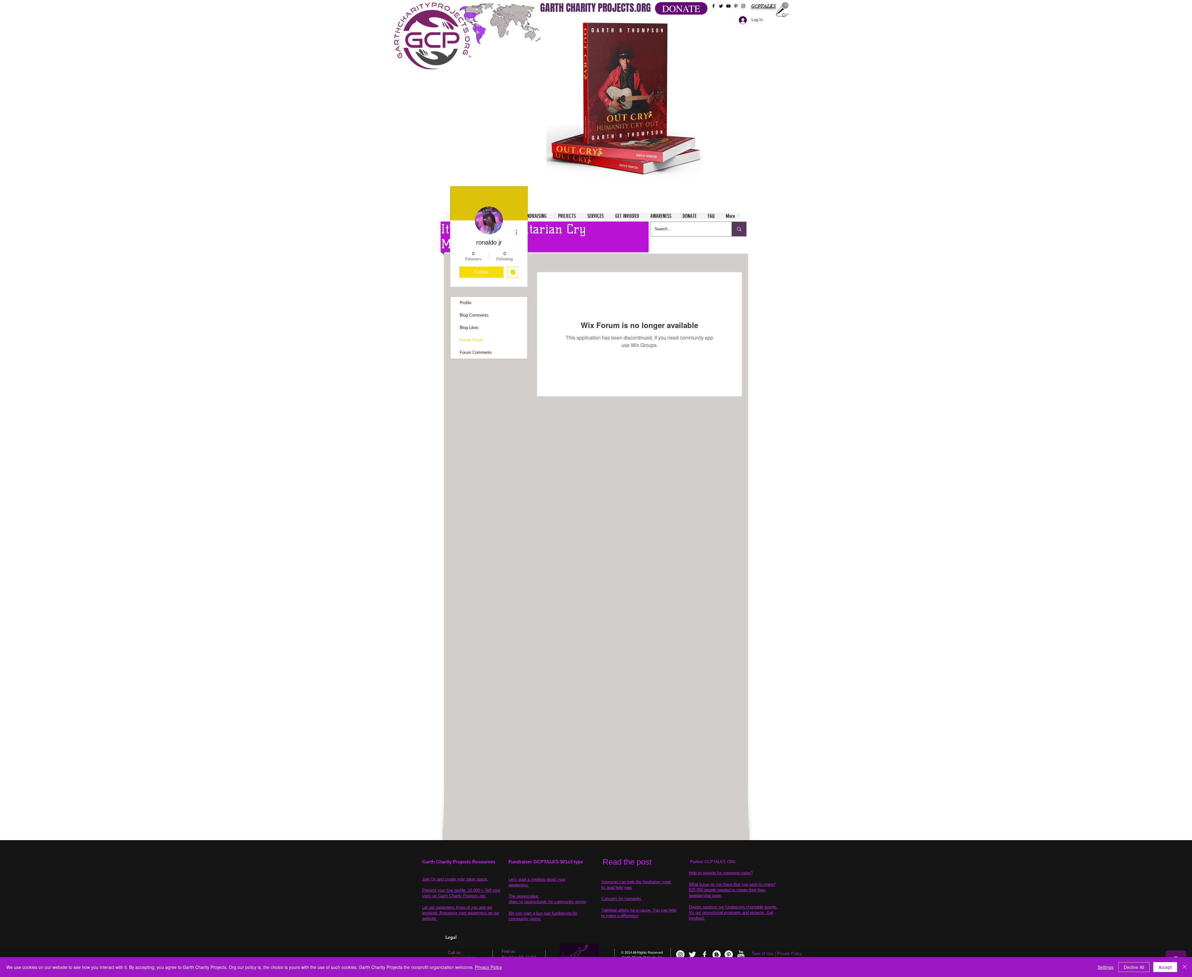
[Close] (1184, 967)
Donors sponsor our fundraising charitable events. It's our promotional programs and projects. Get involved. (733, 913)
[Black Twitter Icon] (721, 6)
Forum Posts (471, 340)
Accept (1165, 967)
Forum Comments (476, 352)
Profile (465, 302)
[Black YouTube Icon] (728, 6)
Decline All (1134, 967)
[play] (685, 24)
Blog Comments (474, 315)
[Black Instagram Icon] (743, 6)
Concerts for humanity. (621, 898)
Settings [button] (1105, 967)
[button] (624, 99)
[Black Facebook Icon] (713, 6)
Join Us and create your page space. (455, 879)
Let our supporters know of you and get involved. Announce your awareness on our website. (460, 913)
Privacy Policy (488, 967)
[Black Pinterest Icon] (735, 6)
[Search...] (739, 229)
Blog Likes (469, 327)
